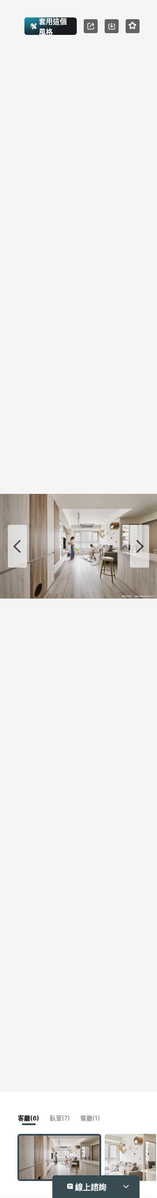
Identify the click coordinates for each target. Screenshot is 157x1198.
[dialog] (78, 599)
